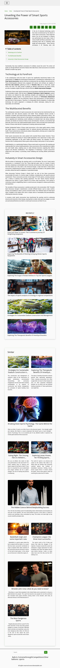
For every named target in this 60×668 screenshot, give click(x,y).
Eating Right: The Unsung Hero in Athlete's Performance (18, 457)
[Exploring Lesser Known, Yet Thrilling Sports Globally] (41, 447)
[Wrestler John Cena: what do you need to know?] (30, 574)
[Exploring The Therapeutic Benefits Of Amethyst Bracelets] (27, 326)
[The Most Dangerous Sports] (18, 610)
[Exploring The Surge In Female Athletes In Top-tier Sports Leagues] (30, 266)
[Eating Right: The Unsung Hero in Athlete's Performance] (18, 447)
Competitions (37, 657)
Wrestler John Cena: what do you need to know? (30, 589)
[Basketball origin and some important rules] (18, 528)
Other (10, 11)
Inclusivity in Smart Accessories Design (18, 59)
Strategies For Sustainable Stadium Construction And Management (30, 315)
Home (6, 11)
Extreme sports (21, 658)
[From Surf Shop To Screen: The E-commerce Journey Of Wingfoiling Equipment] (30, 223)
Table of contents (14, 49)
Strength (28, 657)
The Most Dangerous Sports (18, 619)
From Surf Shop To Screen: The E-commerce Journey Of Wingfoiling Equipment (26, 233)
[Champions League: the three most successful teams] (41, 528)
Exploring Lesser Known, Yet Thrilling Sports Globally (41, 457)
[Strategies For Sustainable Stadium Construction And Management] (30, 306)
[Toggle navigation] (7, 3)
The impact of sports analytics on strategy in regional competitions (30, 295)
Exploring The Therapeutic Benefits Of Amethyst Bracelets (27, 335)
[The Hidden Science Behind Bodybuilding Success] (30, 492)
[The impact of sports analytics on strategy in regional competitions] (30, 286)
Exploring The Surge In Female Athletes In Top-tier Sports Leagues (30, 276)
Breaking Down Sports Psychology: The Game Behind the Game (30, 425)
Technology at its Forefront (15, 52)
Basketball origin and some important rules (18, 538)
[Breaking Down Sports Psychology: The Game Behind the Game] (30, 409)
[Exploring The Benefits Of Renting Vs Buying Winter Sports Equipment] (30, 245)
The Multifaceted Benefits (14, 56)
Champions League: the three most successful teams (41, 539)
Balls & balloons (14, 658)
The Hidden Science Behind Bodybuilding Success (30, 507)
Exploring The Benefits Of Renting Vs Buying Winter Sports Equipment (27, 255)
